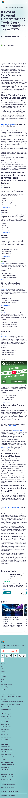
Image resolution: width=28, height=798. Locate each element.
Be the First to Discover (8, 124)
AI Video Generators (6, 726)
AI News (3, 679)
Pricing (2, 681)
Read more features (6, 207)
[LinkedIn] (24, 655)
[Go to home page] (3, 2)
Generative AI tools (17, 430)
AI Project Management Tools (8, 757)
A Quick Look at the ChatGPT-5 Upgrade (11, 696)
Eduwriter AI (4, 240)
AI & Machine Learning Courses (9, 777)
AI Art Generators (5, 732)
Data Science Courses (6, 782)
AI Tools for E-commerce (7, 762)
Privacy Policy (4, 687)
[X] (20, 655)
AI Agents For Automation (7, 764)
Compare (7, 592)
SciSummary (4, 215)
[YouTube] (2, 655)
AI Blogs (3, 669)
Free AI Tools (4, 739)
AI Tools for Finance (6, 754)
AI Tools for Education (6, 749)
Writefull (3, 263)
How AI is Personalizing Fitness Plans (10, 704)
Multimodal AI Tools (6, 719)
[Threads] (2, 660)
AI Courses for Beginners (7, 787)
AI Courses (3, 674)
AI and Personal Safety (6, 709)
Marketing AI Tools (5, 746)
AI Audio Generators (6, 729)
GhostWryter (4, 289)
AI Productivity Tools (6, 716)
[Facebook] (11, 655)
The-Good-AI (4, 190)
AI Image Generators (6, 721)
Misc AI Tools (4, 734)
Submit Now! (12, 425)
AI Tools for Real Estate (7, 770)
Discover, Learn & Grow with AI (10, 507)
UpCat (2, 386)
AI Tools (3, 671)
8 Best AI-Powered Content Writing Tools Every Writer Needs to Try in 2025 (17, 8)
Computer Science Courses (8, 784)
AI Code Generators (6, 737)
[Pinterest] (15, 655)
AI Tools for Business (6, 767)
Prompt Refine (4, 336)
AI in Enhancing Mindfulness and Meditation (12, 701)
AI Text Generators (5, 724)
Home (2, 7)
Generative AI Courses (6, 779)
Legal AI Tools (4, 759)
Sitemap (3, 689)
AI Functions (4, 676)
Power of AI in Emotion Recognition (10, 707)
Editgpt (3, 313)
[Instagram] (7, 655)
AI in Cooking (4, 699)
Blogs (6, 7)
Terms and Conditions (6, 684)
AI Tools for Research (6, 751)
